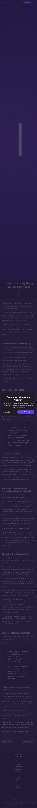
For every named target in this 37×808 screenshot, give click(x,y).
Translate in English (25, 412)
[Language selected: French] (17, 805)
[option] (1, 802)
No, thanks (6, 412)
